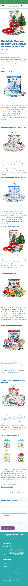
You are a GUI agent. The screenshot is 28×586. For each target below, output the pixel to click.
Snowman (9, 473)
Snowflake (14, 471)
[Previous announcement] (2, 1)
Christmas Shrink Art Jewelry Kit (14, 163)
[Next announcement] (25, 1)
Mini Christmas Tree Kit (9, 265)
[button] (2, 6)
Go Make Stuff (7, 566)
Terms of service (15, 582)
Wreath (3, 473)
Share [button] (4, 53)
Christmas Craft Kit (9, 309)
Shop (4, 563)
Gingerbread (20, 473)
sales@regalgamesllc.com (15, 549)
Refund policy (12, 580)
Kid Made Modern (13, 578)
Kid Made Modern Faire (10, 539)
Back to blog (15, 492)
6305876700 (9, 546)
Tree (20, 471)
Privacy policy (20, 580)
